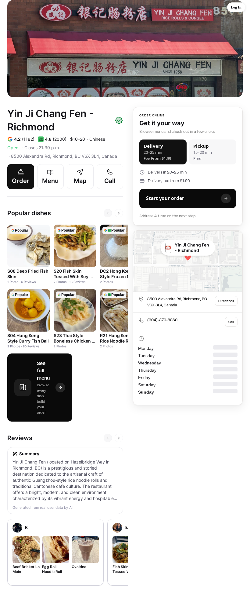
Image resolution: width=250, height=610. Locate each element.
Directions (226, 300)
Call (231, 321)
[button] (236, 7)
